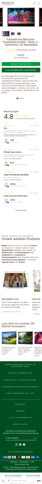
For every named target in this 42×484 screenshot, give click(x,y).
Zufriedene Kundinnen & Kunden (20, 387)
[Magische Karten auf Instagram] (16, 444)
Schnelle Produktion (20, 373)
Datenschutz (24, 462)
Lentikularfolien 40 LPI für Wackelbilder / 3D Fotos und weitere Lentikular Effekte (20, 135)
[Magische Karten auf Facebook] (20, 444)
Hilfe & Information (20, 417)
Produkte (20, 404)
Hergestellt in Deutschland (20, 380)
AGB (32, 462)
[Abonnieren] (35, 438)
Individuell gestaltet (15, 158)
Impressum (14, 462)
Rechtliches (20, 424)
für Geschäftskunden (20, 452)
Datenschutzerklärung (29, 433)
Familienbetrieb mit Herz (20, 393)
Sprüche (20, 411)
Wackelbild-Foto (11, 311)
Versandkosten (23, 57)
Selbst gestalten (21, 64)
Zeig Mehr (20, 132)
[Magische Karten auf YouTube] (24, 444)
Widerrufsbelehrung (22, 464)
